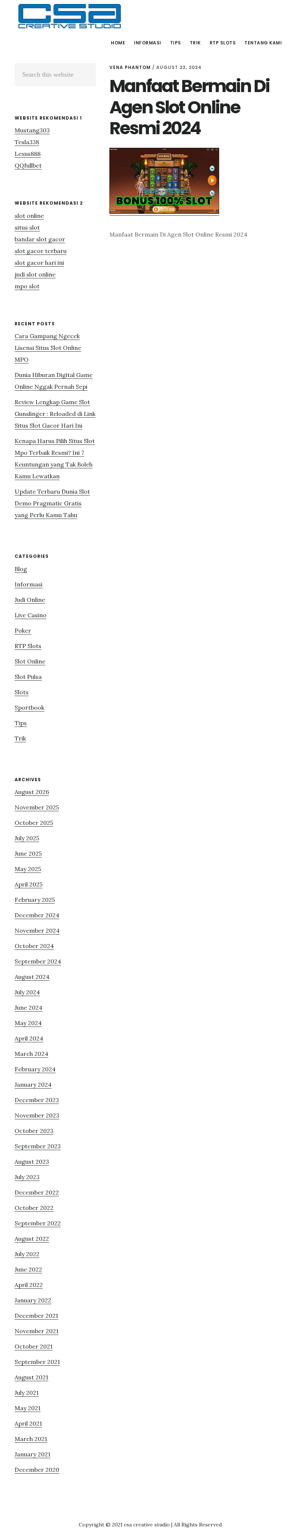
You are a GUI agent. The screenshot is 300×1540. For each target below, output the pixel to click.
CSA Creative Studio (69, 16)
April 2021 (28, 1423)
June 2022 (28, 1269)
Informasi (28, 584)
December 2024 (37, 915)
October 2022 (34, 1207)
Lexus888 (28, 153)
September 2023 (38, 1146)
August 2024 (32, 976)
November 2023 (37, 1115)
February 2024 (35, 1069)
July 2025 (27, 838)
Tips (21, 723)
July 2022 (27, 1254)
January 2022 (33, 1300)
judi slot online (35, 274)
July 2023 (27, 1177)
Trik (20, 738)
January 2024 (33, 1084)
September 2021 (37, 1361)
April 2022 (29, 1284)
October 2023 (34, 1130)
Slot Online (30, 661)
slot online (29, 215)
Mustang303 (32, 130)
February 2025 (35, 899)
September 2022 (38, 1223)
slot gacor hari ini (39, 262)
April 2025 (28, 884)
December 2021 (36, 1315)
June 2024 (28, 1007)
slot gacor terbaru (41, 251)
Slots (22, 692)
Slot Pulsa (28, 676)
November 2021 (37, 1331)
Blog (21, 569)
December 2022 (37, 1192)
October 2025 (34, 822)
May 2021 (28, 1408)
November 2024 (37, 930)
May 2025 (28, 869)
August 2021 (31, 1377)
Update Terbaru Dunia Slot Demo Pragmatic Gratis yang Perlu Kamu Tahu (52, 503)
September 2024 (38, 961)
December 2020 (37, 1469)
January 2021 (32, 1454)
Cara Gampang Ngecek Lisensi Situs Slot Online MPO (48, 347)
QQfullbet (28, 165)
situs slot (27, 227)
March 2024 (31, 1053)
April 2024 (29, 1038)
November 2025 (37, 807)
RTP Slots (28, 646)
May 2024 (28, 1023)
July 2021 (27, 1392)
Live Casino (30, 615)
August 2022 (32, 1238)
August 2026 (32, 791)
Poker (23, 630)
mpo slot (27, 286)
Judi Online (30, 599)
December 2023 (37, 1100)
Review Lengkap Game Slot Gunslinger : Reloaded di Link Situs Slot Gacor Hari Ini (55, 413)
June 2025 (28, 853)
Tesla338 (27, 142)
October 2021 (34, 1346)
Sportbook (29, 707)
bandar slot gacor (40, 239)
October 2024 (34, 946)
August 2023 (32, 1161)
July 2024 (27, 992)
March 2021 (31, 1438)
